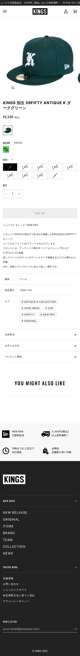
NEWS (8, 553)
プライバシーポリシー (16, 601)
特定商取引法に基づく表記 (19, 595)
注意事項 (10, 334)
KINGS (38, 650)
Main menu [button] (9, 500)
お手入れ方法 (12, 345)
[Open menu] (7, 11)
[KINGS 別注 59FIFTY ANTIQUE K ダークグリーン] (7, 130)
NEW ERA (49, 314)
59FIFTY (29, 314)
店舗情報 (8, 578)
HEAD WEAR (31, 308)
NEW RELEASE (15, 512)
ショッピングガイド (15, 589)
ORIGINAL (30, 320)
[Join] (72, 629)
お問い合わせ (11, 583)
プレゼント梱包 (13, 356)
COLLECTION (14, 547)
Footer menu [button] (10, 567)
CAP (50, 308)
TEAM (8, 540)
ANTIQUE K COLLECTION (40, 301)
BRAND (9, 533)
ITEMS (8, 526)
